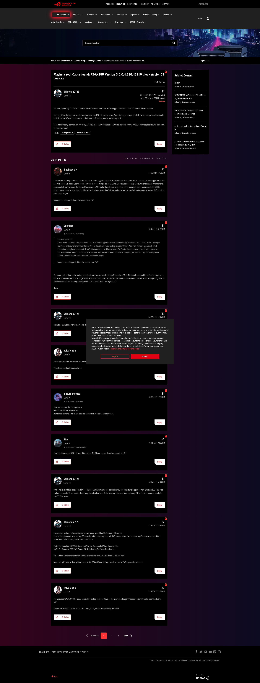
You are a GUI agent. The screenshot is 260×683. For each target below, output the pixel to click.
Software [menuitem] (90, 15)
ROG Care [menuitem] (76, 15)
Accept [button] (145, 356)
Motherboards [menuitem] (56, 22)
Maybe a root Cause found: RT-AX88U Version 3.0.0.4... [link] (124, 61)
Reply (159, 144)
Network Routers (83, 133)
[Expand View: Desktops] (126, 15)
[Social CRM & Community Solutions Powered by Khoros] (202, 677)
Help (200, 18)
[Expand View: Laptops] (138, 15)
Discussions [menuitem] (105, 15)
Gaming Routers (94, 61)
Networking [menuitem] (119, 22)
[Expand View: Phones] (171, 15)
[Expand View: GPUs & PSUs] (80, 22)
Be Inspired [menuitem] (61, 14)
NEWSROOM (62, 652)
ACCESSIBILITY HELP (78, 652)
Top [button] (55, 676)
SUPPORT (166, 4)
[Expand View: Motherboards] (63, 22)
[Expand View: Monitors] (93, 22)
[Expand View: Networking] (125, 22)
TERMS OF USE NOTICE (158, 660)
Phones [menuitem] (166, 15)
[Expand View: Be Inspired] (68, 15)
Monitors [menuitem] (88, 22)
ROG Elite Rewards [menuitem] (137, 22)
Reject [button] (115, 356)
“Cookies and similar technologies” (125, 349)
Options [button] (204, 61)
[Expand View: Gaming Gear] (110, 22)
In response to (75, 234)
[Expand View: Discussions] (112, 15)
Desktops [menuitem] (120, 15)
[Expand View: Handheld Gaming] (158, 15)
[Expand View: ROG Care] (82, 15)
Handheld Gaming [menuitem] (150, 15)
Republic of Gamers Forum (62, 61)
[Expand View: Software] (96, 15)
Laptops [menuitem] (134, 15)
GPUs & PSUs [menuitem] (73, 22)
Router (177, 83)
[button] (57, 144)
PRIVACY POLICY (174, 660)
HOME (53, 652)
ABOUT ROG (44, 652)
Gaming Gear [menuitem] (103, 22)
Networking (80, 61)
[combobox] (130, 43)
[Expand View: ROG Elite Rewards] (145, 22)
